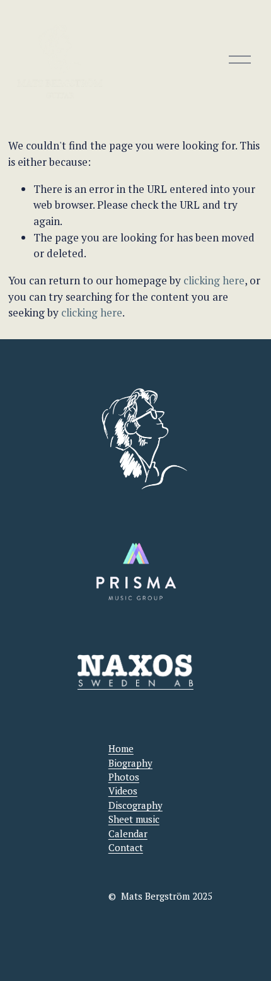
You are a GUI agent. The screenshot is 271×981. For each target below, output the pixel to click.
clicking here (214, 280)
